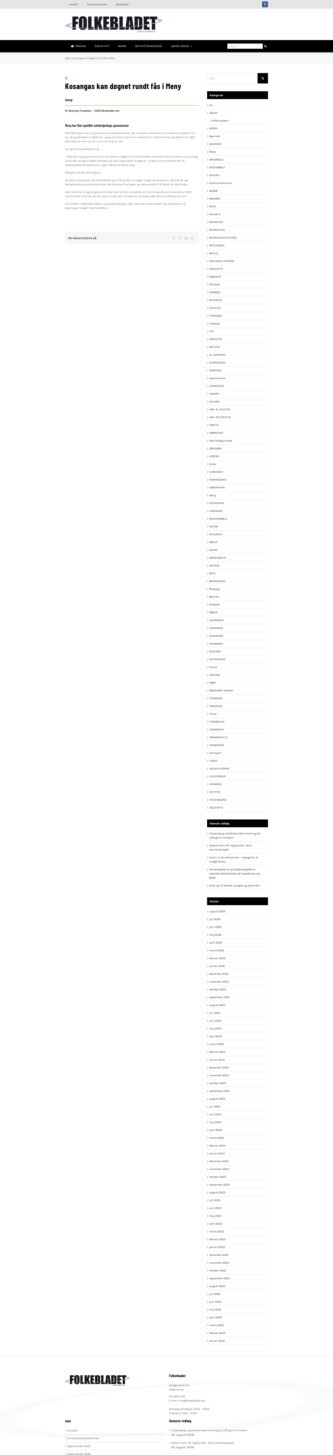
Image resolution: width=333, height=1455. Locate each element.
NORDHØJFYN (217, 557)
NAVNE (213, 550)
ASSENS (214, 175)
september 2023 (219, 1184)
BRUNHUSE (216, 222)
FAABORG (214, 292)
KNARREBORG (217, 479)
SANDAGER (216, 628)
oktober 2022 (217, 1270)
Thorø (212, 714)
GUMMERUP (216, 386)
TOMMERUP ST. (218, 737)
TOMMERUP (216, 729)
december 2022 (219, 1255)
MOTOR (213, 526)
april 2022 (215, 1317)
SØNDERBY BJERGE (221, 690)
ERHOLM (214, 284)
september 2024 (219, 1091)
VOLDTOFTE (216, 807)
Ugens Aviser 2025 (79, 1446)
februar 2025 (217, 1052)
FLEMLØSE (215, 315)
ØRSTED (214, 596)
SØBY (212, 682)
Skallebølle (216, 643)
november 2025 (219, 981)
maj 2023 (215, 1215)
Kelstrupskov (220, 120)
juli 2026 (214, 919)
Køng (212, 495)
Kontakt (72, 1430)
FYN (211, 331)
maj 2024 (215, 1122)
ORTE (212, 573)
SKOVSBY (215, 651)
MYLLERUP (215, 534)
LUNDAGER (216, 511)
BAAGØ (213, 190)
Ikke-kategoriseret (220, 440)
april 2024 (215, 1130)
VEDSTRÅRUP (217, 776)
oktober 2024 (217, 1083)
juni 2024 (215, 1114)
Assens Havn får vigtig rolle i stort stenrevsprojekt (202, 1442)
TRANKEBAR (216, 745)
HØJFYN (214, 425)
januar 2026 (217, 966)
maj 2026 (215, 934)
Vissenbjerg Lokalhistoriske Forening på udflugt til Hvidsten (209, 1430)
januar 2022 (217, 1340)
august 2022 (217, 1286)
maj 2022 (215, 1309)
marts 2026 (216, 950)
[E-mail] (192, 238)
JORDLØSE (215, 448)
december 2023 (219, 1161)
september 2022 (219, 1278)
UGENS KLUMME (219, 768)
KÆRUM (214, 456)
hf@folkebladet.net (107, 110)
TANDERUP (215, 706)
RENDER (214, 604)
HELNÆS (214, 401)
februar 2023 (217, 1239)
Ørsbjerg (214, 589)
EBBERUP (215, 276)
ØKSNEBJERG (217, 581)
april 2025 (215, 1036)
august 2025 (217, 1005)
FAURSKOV (215, 300)
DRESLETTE (216, 268)
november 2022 (219, 1262)
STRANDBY (216, 698)
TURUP (213, 760)
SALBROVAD (216, 620)
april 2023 (215, 1223)
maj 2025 (215, 1028)
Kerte (212, 464)
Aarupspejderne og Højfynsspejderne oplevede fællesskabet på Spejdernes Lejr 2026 (235, 873)
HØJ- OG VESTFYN (220, 417)
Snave (213, 667)
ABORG (213, 128)
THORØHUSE (217, 721)
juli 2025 (214, 1012)
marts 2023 (216, 1231)
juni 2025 (215, 1020)
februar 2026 (217, 958)
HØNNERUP (216, 432)
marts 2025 (216, 1044)
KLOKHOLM (216, 471)
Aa (210, 105)
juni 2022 (215, 1301)
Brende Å (214, 214)
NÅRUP (213, 542)
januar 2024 (217, 1153)
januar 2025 (217, 1059)
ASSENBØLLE (217, 167)
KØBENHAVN (217, 487)
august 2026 (217, 911)
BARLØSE (214, 198)
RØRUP (213, 612)
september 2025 (219, 997)
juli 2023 (214, 1200)
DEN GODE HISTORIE (221, 261)
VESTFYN (214, 792)
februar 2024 (217, 1145)
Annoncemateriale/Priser (83, 1438)
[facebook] (265, 4)
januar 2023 (217, 1247)
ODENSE (214, 565)
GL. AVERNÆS (217, 354)
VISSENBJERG (217, 799)
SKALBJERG (216, 635)
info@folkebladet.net (192, 1400)
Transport (215, 753)
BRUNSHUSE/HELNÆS (223, 237)
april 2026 (215, 942)
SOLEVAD (214, 674)
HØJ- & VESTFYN (219, 409)
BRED (212, 206)
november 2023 (219, 1169)
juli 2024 (214, 1106)
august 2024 (217, 1098)
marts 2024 (216, 1137)
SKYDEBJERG (217, 659)
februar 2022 (217, 1333)
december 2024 (219, 1067)
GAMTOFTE (215, 339)
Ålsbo (212, 151)
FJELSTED (215, 308)
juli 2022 (214, 1294)
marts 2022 (216, 1325)
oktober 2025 (217, 989)
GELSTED (214, 347)
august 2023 (217, 1192)
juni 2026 (215, 927)
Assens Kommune (220, 183)
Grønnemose (217, 378)
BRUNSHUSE (217, 229)
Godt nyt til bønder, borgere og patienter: (234, 885)
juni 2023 (215, 1208)
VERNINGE (215, 784)
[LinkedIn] (186, 238)
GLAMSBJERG (217, 362)
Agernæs (214, 136)
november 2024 (219, 1075)
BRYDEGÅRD (217, 245)
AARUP (213, 113)
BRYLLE (213, 253)
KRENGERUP (216, 503)
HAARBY (214, 393)
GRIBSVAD (215, 370)
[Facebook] (173, 238)
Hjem (68, 58)
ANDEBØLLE (216, 159)
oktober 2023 (217, 1176)
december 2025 (219, 973)
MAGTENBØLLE (218, 518)
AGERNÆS (215, 144)
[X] (180, 238)
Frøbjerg (214, 323)
